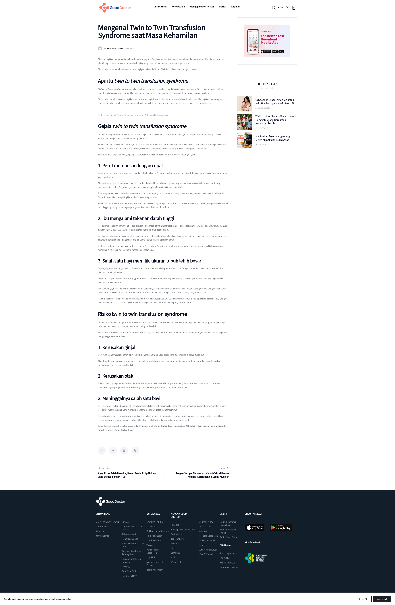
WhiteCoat (176, 562)
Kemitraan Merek (130, 575)
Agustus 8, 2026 (262, 128)
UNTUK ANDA (153, 513)
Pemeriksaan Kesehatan (152, 551)
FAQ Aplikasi (225, 558)
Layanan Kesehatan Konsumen (131, 560)
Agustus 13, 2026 (262, 108)
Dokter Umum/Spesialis (157, 531)
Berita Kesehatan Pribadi (228, 531)
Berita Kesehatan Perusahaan (228, 523)
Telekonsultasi (129, 534)
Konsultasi (151, 526)
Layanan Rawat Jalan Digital (132, 528)
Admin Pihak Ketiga (208, 549)
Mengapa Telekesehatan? (183, 529)
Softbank (175, 552)
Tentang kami (177, 538)
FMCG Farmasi (206, 554)
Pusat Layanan (227, 553)
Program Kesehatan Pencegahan (131, 553)
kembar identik (189, 89)
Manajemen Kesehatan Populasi (132, 545)
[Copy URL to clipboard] (135, 450)
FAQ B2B (126, 566)
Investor (175, 543)
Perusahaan (101, 526)
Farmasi (202, 545)
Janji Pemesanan (154, 540)
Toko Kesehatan (154, 535)
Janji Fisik (150, 557)
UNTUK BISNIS (103, 513)
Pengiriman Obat (130, 538)
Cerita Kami (176, 534)
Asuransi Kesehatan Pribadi (155, 564)
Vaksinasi (150, 545)
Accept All (382, 599)
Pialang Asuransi (207, 540)
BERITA (223, 513)
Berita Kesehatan (154, 569)
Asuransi (100, 531)
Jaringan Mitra (102, 535)
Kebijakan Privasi (227, 562)
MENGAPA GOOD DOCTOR (179, 515)
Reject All (363, 599)
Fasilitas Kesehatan (208, 535)
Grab (173, 548)
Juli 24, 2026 (260, 144)
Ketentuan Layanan (229, 567)
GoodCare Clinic (129, 571)
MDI (173, 557)
